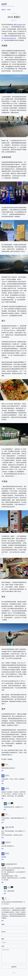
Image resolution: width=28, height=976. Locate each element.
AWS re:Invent (18, 24)
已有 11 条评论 (7, 759)
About (4, 9)
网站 (3, 939)
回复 (2, 770)
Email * (4, 932)
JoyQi (4, 3)
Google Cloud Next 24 (9, 38)
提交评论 (14, 967)
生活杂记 (14, 20)
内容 (3, 946)
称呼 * (3, 924)
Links (9, 9)
